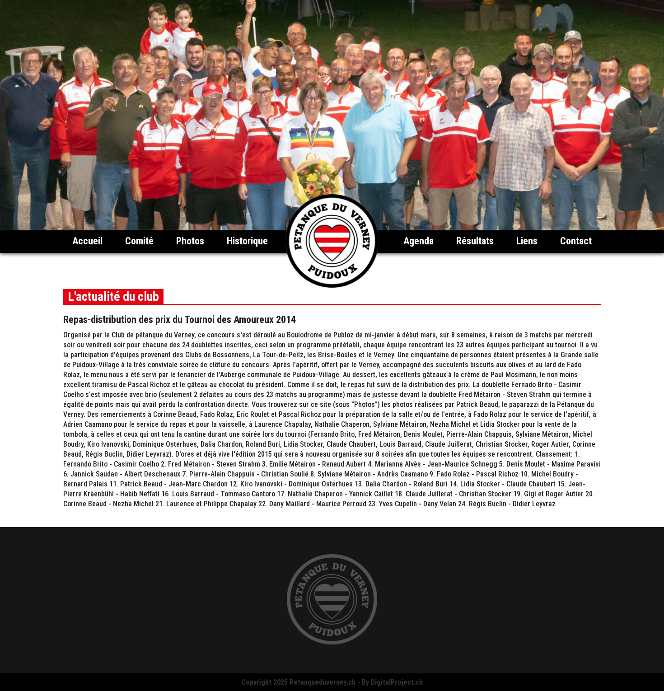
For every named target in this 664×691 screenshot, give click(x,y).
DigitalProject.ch (397, 682)
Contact (576, 241)
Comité (139, 241)
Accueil (87, 241)
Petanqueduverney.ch (322, 682)
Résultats (475, 241)
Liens (527, 241)
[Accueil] (332, 285)
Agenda (418, 241)
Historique (247, 241)
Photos (190, 241)
